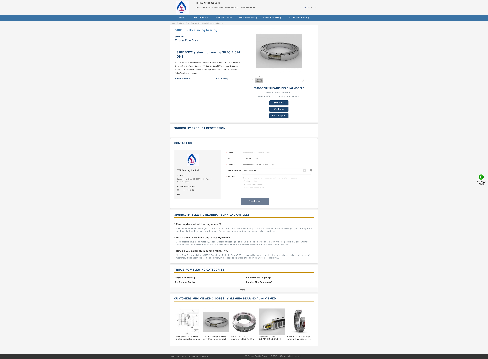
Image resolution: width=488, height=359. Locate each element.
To (229, 158)
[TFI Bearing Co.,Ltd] (182, 7)
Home (182, 18)
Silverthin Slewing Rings (274, 18)
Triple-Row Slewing (247, 18)
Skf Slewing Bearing (299, 18)
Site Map (195, 356)
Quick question (234, 170)
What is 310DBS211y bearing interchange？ (279, 96)
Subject (230, 164)
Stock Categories (200, 18)
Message (231, 176)
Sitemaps (204, 356)
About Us (175, 356)
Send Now (255, 201)
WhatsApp (279, 109)
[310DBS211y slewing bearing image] (279, 51)
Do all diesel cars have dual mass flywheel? (203, 237)
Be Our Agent (279, 115)
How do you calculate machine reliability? (202, 251)
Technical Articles (223, 18)
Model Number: (182, 78)
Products (180, 23)
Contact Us (185, 356)
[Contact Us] (481, 179)
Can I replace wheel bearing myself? (198, 224)
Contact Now (279, 103)
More (242, 290)
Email (229, 152)
